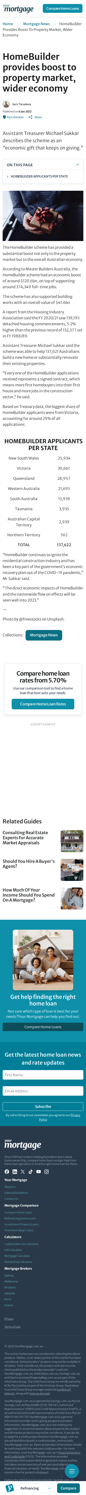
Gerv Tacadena (21, 104)
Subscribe (43, 1106)
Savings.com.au (63, 1480)
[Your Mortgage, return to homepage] (19, 8)
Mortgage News (36, 24)
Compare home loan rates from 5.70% (43, 677)
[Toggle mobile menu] (72, 1471)
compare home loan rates (43, 704)
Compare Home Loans (62, 8)
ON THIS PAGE (20, 165)
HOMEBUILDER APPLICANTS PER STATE (39, 176)
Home (8, 24)
